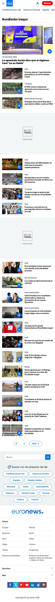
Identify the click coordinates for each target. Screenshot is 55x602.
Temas (5, 521)
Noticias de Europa (33, 98)
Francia (35, 499)
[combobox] (27, 457)
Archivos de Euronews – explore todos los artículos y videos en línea (40, 557)
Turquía (28, 84)
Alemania (11, 486)
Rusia (27, 367)
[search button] (47, 457)
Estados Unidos (35, 480)
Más (4, 575)
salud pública (42, 486)
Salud (31, 538)
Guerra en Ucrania (31, 10)
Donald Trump (28, 493)
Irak (26, 69)
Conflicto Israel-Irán (11, 10)
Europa (5, 527)
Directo (47, 3)
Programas (34, 550)
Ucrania (46, 493)
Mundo (32, 527)
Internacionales (32, 292)
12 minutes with (9, 57)
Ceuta (25, 486)
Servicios (6, 568)
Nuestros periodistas (11, 555)
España (45, 10)
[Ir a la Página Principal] (9, 3)
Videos (5, 550)
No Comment (31, 278)
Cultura (20, 499)
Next (34, 443)
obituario (10, 493)
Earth (31, 533)
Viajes (4, 544)
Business (6, 533)
